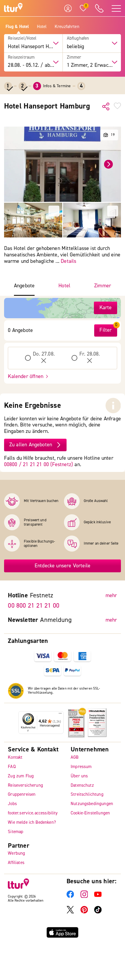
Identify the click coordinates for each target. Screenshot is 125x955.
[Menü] (60, 714)
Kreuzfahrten (67, 26)
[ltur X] (70, 912)
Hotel (42, 26)
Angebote (24, 286)
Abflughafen (78, 38)
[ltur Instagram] (84, 897)
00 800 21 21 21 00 (33, 605)
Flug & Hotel (17, 26)
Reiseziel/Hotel (22, 38)
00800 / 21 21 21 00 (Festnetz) (38, 464)
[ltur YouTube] (98, 897)
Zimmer (74, 57)
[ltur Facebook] (70, 897)
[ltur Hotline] (99, 8)
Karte (105, 307)
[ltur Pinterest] (84, 912)
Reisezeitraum (21, 57)
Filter (105, 330)
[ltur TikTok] (98, 912)
